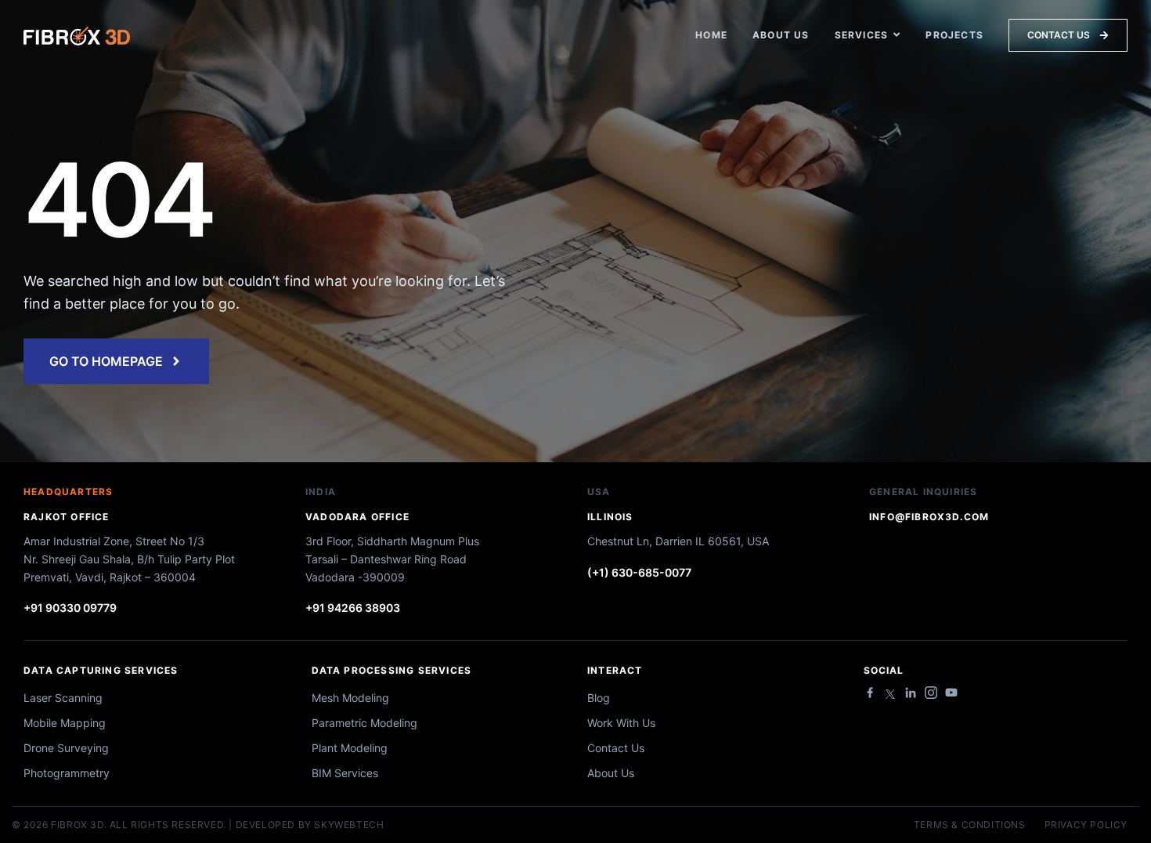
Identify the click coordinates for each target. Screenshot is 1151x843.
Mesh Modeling (350, 697)
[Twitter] (890, 694)
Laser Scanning (63, 697)
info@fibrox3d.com (929, 517)
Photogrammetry (66, 773)
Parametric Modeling (364, 722)
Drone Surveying (66, 747)
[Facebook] (870, 692)
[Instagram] (931, 692)
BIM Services (345, 773)
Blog (598, 697)
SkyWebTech (349, 824)
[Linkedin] (910, 692)
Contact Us (615, 747)
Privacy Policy (1086, 825)
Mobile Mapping (64, 722)
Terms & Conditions (970, 825)
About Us (610, 773)
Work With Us (621, 722)
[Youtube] (951, 692)
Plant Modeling (350, 747)
